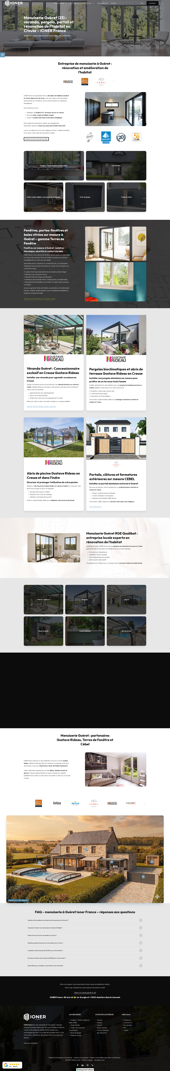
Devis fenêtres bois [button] (95, 506)
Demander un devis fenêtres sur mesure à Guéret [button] (39, 298)
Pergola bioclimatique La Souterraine (60, 1057)
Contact (125, 1030)
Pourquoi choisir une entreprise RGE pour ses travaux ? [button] (47, 958)
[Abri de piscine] (44, 874)
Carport (99, 1025)
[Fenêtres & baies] (85, 849)
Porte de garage (76, 1033)
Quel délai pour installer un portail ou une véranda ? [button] (45, 966)
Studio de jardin (102, 1028)
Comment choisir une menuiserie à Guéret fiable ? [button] (45, 928)
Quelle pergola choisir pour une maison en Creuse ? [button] (45, 943)
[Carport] (39, 862)
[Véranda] (61, 864)
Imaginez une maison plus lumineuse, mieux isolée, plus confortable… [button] (47, 35)
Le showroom (127, 1022)
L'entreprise (127, 1020)
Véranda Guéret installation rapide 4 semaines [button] (41, 406)
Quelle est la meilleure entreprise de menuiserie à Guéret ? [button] (48, 920)
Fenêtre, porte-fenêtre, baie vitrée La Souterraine (105, 1057)
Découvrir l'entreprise (30, 1043)
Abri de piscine (102, 1033)
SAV (124, 1028)
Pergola (99, 1022)
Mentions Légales (87, 1060)
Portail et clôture (76, 1035)
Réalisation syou (99, 1060)
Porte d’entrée (75, 1025)
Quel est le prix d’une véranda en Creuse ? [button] (42, 935)
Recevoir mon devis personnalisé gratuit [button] (102, 711)
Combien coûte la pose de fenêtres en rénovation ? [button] (45, 950)
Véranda (99, 1020)
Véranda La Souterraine (81, 1057)
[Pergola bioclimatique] (111, 862)
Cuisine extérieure (102, 1030)
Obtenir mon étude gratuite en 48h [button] (85, 992)
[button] (36, 139)
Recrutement (127, 1025)
